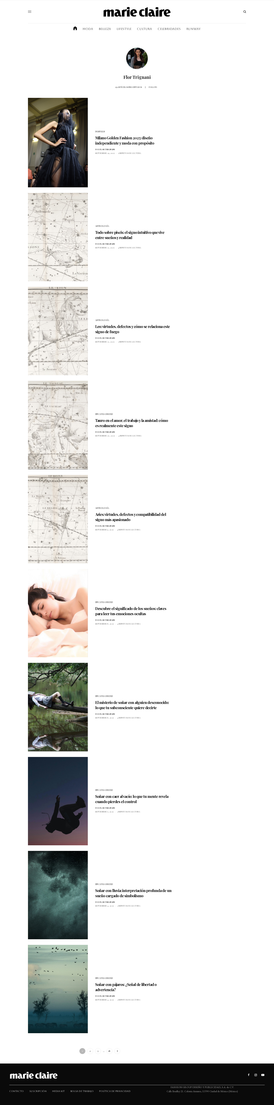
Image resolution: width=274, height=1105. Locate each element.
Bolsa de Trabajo (82, 1091)
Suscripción (38, 1091)
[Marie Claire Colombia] (137, 12)
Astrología (102, 226)
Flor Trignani (107, 149)
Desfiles (100, 131)
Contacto (16, 1091)
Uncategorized (104, 414)
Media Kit (58, 1091)
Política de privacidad (114, 1091)
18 (109, 1051)
